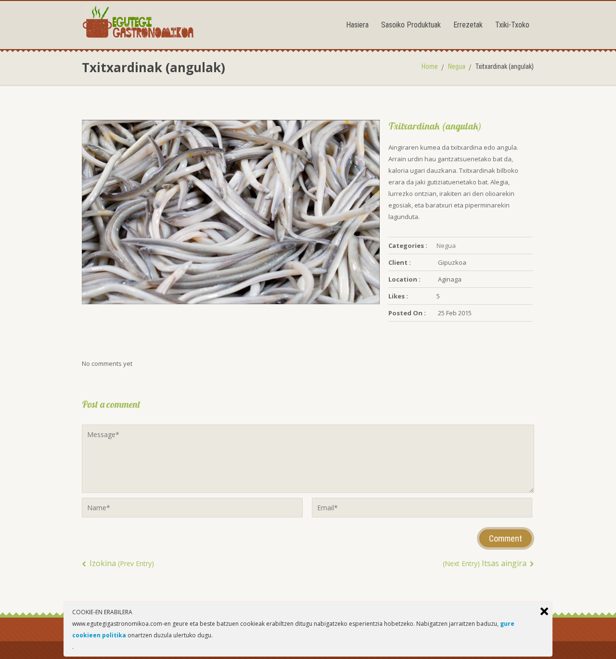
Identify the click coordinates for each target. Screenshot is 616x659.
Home (430, 66)
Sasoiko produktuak (411, 24)
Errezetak (468, 24)
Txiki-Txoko (512, 24)
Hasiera (357, 24)
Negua (456, 66)
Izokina (121, 563)
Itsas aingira (485, 563)
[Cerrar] (544, 611)
